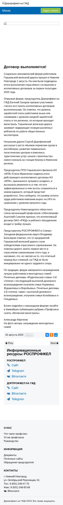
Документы (10, 455)
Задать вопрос (50, 10)
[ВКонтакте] (47, 335)
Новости (29, 335)
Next (53, 343)
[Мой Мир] (56, 335)
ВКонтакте (18, 376)
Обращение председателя (19, 462)
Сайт (15, 365)
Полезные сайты (13, 458)
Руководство (11, 441)
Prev (10, 343)
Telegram (17, 370)
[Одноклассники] (51, 335)
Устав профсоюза (14, 437)
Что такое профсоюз (15, 434)
